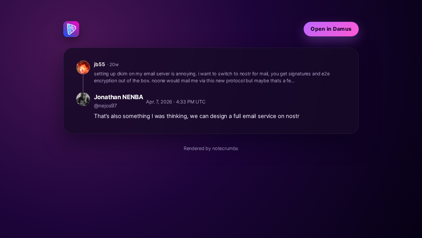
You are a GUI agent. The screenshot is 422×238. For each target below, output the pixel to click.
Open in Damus (331, 28)
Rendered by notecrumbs (211, 148)
